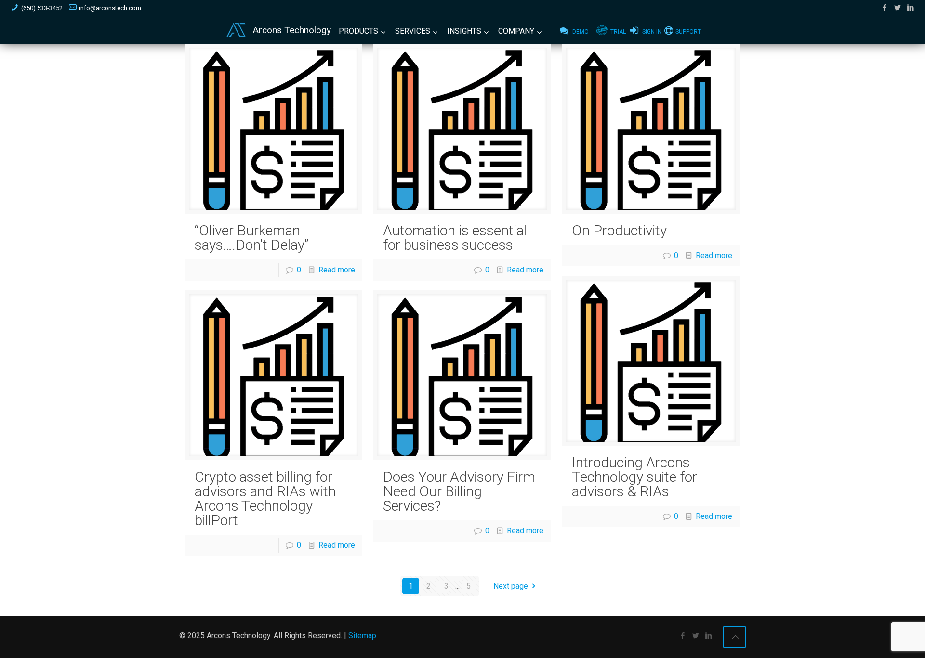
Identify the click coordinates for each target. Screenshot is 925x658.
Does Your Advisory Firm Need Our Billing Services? (459, 491)
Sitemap (362, 635)
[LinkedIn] (911, 7)
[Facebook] (885, 7)
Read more (336, 269)
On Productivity (619, 230)
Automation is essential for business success (455, 237)
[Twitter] (898, 7)
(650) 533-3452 (42, 8)
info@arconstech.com (110, 8)
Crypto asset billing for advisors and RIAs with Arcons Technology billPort (265, 498)
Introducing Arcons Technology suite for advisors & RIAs (634, 477)
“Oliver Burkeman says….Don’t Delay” (251, 237)
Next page (510, 586)
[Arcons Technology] (236, 30)
